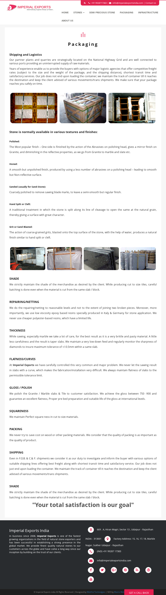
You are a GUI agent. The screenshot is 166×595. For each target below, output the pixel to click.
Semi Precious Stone (102, 12)
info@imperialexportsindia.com (128, 3)
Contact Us (150, 3)
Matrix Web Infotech (123, 592)
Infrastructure (148, 12)
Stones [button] (78, 12)
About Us (67, 20)
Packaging (126, 12)
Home (65, 12)
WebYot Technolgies (95, 592)
